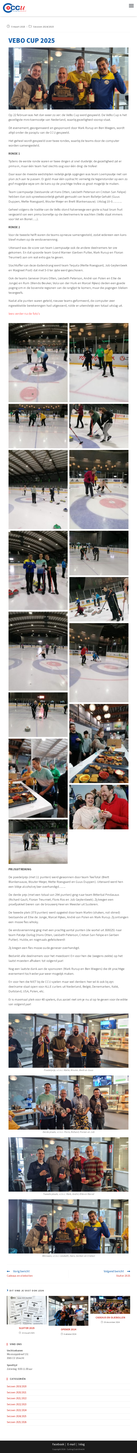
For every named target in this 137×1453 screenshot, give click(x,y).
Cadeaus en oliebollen (110, 1317)
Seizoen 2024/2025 (43, 26)
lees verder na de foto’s (24, 314)
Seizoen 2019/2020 (16, 1386)
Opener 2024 (68, 1329)
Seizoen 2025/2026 (16, 1422)
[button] (131, 6)
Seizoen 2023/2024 (16, 1410)
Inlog (81, 1444)
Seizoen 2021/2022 (16, 1398)
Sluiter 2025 (27, 1328)
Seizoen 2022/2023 (16, 1404)
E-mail (71, 1444)
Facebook (58, 1444)
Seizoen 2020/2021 (16, 1392)
